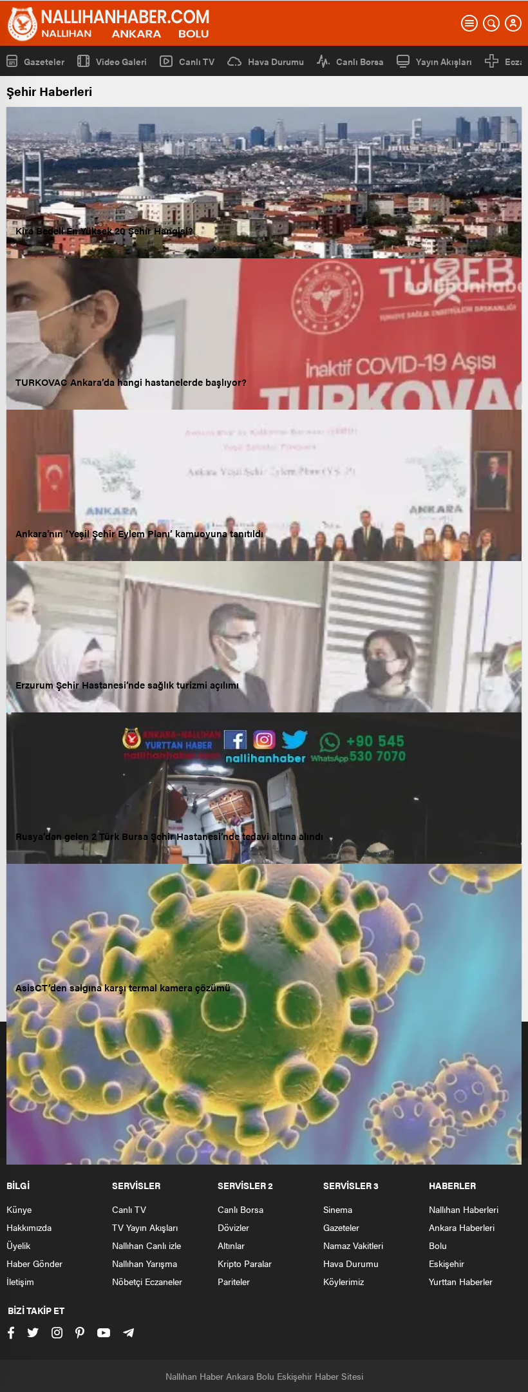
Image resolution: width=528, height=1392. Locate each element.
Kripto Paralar (245, 1263)
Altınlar (231, 1245)
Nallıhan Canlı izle (146, 1245)
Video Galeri (121, 61)
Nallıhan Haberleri (463, 1209)
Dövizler (233, 1227)
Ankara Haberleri (462, 1227)
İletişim (20, 1281)
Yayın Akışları (444, 61)
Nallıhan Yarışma (144, 1263)
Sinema (337, 1209)
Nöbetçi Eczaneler (147, 1281)
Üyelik (18, 1245)
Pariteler (234, 1281)
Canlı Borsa (360, 61)
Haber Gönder (34, 1263)
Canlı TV (196, 61)
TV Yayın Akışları (145, 1227)
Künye (19, 1209)
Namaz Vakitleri (353, 1245)
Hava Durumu (276, 61)
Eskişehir (446, 1263)
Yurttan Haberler (461, 1281)
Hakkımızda (29, 1227)
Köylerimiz (343, 1281)
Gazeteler (44, 61)
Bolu (438, 1245)
